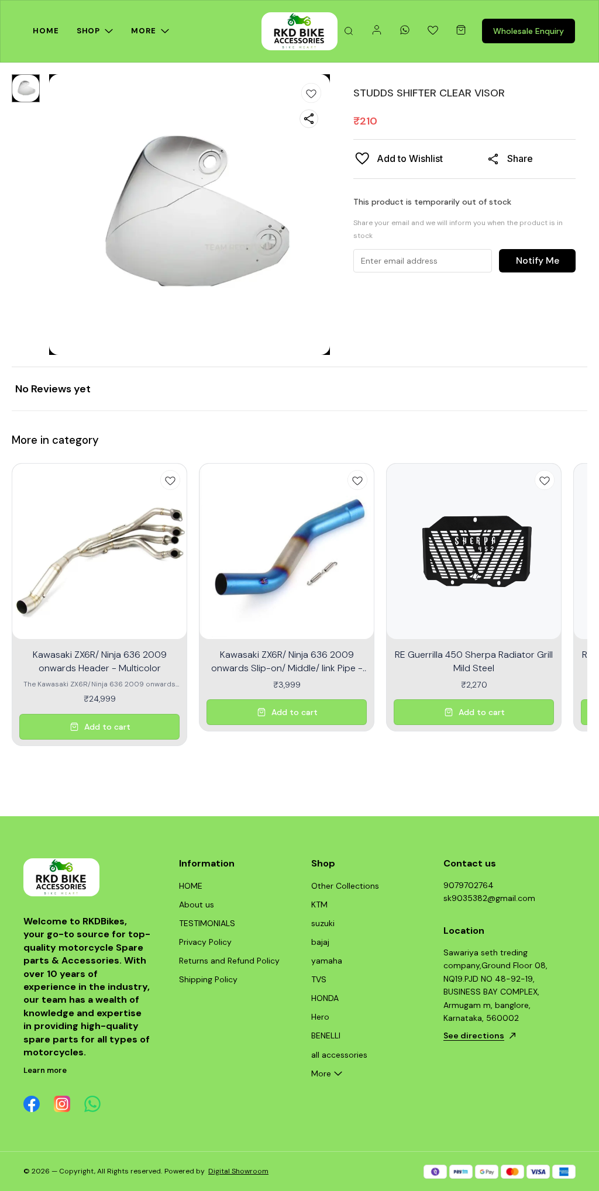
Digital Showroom (238, 1171)
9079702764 (468, 885)
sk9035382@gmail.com (489, 898)
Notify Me (537, 260)
